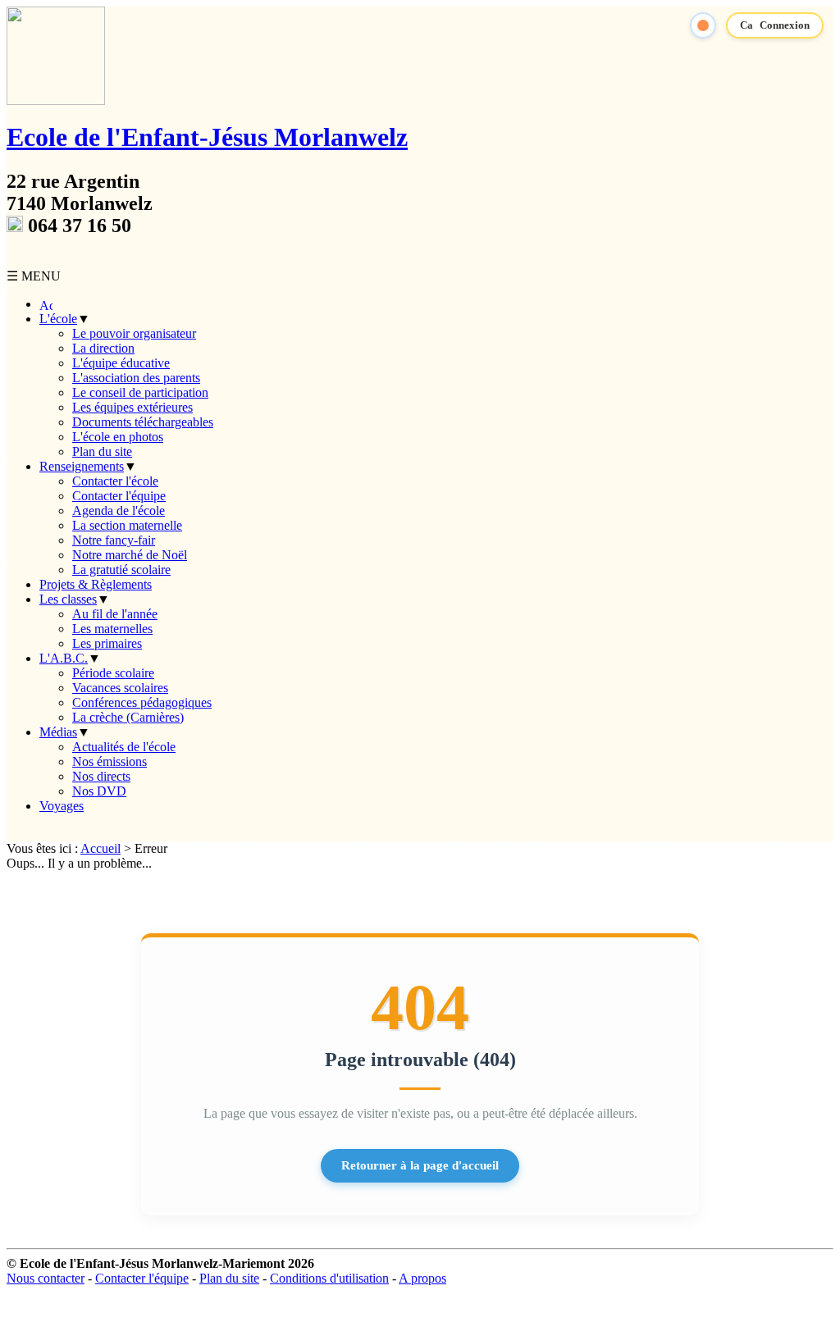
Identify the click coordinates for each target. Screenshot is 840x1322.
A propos (422, 1278)
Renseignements (81, 466)
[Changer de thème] (703, 25)
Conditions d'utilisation (329, 1278)
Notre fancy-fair (113, 540)
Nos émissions (109, 761)
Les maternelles (112, 629)
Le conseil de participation (140, 392)
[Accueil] (45, 304)
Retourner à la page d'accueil (420, 1165)
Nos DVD (99, 791)
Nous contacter (45, 1278)
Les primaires (107, 643)
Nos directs (101, 776)
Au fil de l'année (115, 614)
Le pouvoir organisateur (134, 333)
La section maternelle (127, 525)
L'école (58, 319)
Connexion (785, 25)
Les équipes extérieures (132, 407)
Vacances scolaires (120, 688)
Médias (58, 732)
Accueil (100, 848)
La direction (103, 348)
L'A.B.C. (63, 658)
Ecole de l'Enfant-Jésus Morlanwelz (207, 137)
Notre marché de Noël (129, 555)
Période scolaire (113, 673)
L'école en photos (117, 437)
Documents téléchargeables (142, 422)
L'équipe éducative (121, 363)
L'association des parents (136, 378)
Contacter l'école (115, 481)
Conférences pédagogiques (142, 702)
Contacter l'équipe (119, 496)
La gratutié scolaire (121, 570)
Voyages (61, 806)
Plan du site (102, 451)
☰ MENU (34, 276)
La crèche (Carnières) (128, 717)
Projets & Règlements (95, 584)
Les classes (68, 599)
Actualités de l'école (124, 747)
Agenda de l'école (118, 510)
